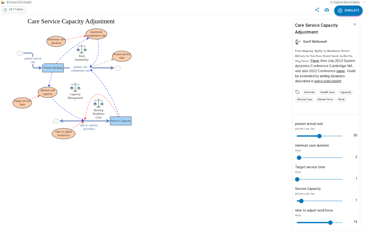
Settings (16, 9)
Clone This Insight (20, 2)
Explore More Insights (346, 2)
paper (341, 71)
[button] (309, 92)
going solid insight (327, 81)
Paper (315, 61)
